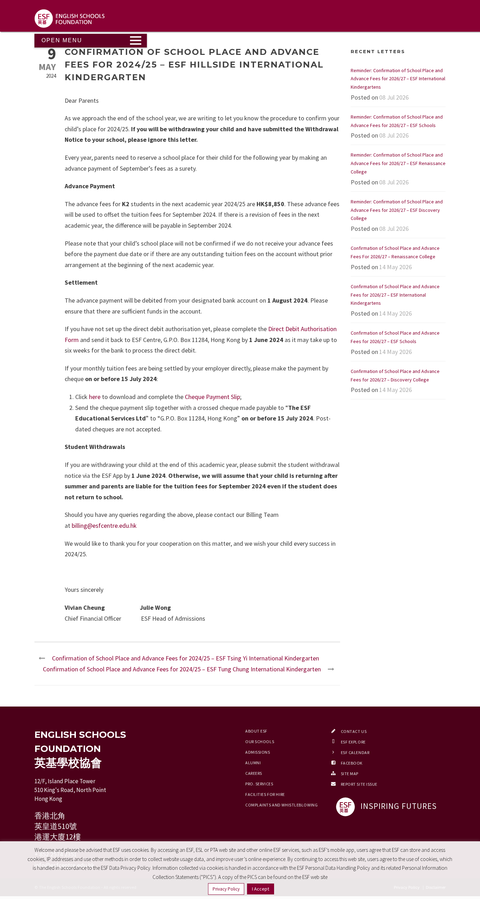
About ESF (256, 731)
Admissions (257, 752)
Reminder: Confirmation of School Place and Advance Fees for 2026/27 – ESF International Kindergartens (398, 78)
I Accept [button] (260, 889)
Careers (253, 773)
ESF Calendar (355, 752)
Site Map (349, 773)
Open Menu (61, 40)
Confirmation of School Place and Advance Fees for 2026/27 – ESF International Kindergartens (395, 294)
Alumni (253, 762)
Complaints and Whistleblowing (281, 805)
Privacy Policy (226, 889)
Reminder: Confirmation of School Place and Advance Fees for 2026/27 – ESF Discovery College (397, 210)
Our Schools (259, 741)
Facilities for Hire (265, 794)
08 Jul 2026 (394, 97)
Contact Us (354, 731)
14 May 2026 (395, 267)
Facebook (352, 763)
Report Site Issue (359, 784)
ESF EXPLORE (353, 742)
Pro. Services (259, 783)
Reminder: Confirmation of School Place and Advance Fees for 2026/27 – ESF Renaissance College (398, 163)
